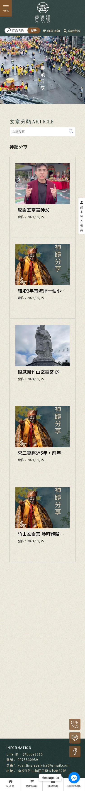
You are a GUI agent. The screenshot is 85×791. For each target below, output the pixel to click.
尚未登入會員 (81, 218)
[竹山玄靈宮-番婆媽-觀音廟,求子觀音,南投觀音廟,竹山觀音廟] (43, 12)
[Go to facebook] (74, 777)
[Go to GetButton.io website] (74, 786)
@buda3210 (33, 754)
